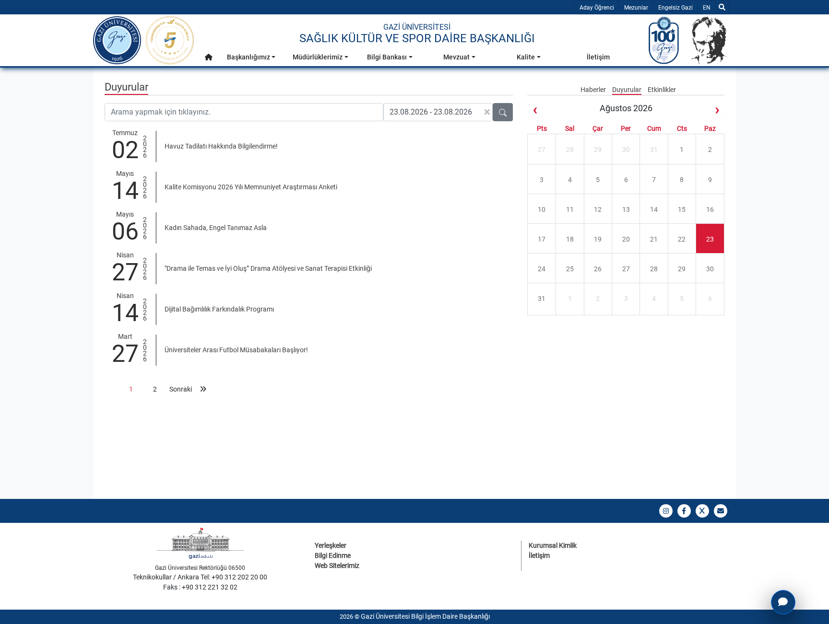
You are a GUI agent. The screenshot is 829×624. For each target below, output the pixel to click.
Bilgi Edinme (333, 555)
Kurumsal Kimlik (553, 545)
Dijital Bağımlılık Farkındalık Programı (219, 309)
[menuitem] (208, 59)
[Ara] (722, 7)
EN (708, 7)
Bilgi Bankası (387, 57)
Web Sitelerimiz (337, 565)
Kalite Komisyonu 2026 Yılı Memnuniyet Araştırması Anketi (251, 187)
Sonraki (179, 389)
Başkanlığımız (248, 57)
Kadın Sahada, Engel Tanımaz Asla (216, 227)
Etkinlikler (662, 89)
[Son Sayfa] (203, 389)
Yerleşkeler (330, 545)
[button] (208, 57)
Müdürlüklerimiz (318, 57)
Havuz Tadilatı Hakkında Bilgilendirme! (221, 146)
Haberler (593, 89)
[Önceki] (534, 110)
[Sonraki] (717, 110)
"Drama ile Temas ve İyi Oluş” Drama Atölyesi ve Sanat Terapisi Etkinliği (268, 268)
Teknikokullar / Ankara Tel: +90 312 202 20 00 (200, 577)
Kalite (526, 57)
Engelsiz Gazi (675, 7)
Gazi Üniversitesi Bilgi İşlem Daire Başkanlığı (425, 616)
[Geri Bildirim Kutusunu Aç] (783, 602)
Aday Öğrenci (597, 7)
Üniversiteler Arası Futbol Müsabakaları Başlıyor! (236, 350)
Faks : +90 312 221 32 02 (200, 587)
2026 (144, 145)
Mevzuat (456, 57)
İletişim (598, 57)
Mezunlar (636, 7)
